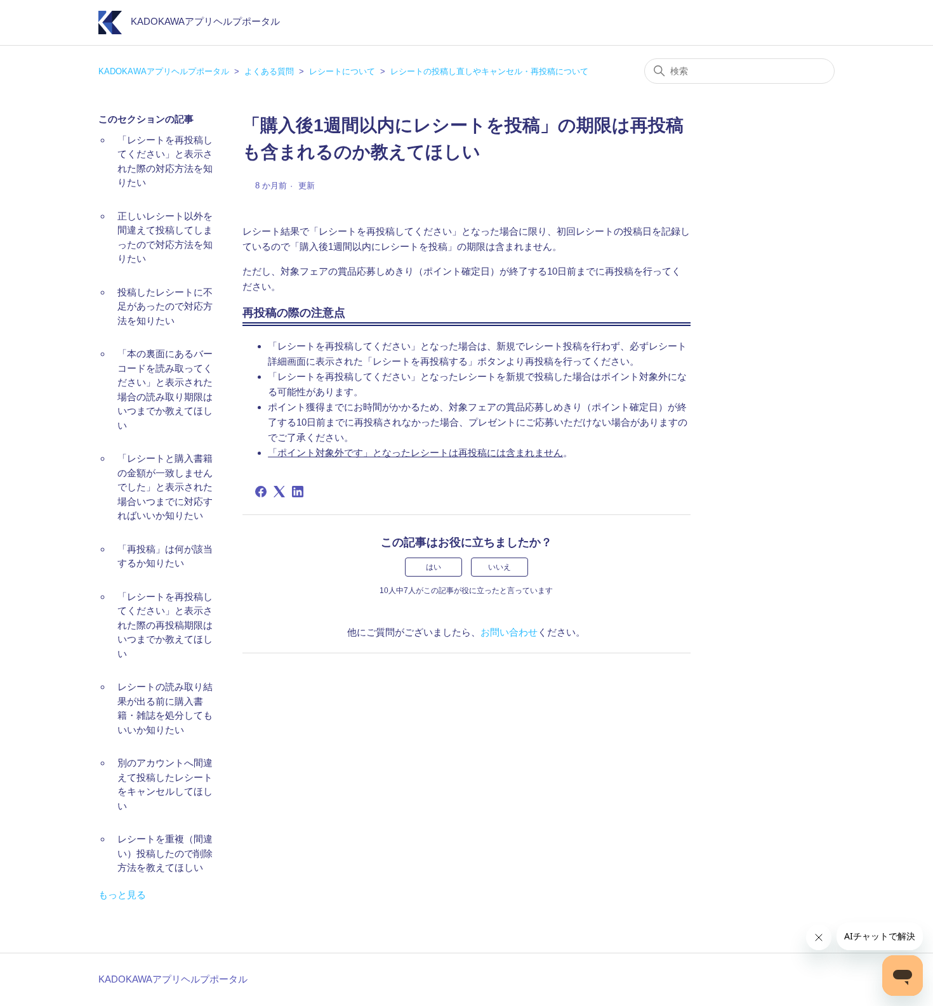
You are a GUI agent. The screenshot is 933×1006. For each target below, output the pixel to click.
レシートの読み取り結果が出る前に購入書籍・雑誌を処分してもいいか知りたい (165, 708)
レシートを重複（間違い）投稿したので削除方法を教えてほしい (165, 853)
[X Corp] (279, 491)
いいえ (499, 567)
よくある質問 (269, 71)
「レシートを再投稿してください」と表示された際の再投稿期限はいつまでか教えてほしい (165, 625)
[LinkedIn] (297, 491)
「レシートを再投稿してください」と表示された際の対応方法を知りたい (165, 161)
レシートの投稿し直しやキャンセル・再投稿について (489, 71)
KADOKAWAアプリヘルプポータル (163, 71)
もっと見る (122, 894)
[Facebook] (261, 491)
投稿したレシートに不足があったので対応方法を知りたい (165, 306)
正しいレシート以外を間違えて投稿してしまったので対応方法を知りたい (165, 238)
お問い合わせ (509, 632)
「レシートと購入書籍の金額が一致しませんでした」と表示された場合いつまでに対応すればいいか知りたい (165, 487)
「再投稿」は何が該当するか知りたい (165, 556)
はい (433, 567)
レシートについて (342, 71)
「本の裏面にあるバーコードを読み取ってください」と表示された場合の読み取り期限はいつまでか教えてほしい (165, 389)
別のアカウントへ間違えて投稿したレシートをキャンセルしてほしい (165, 784)
